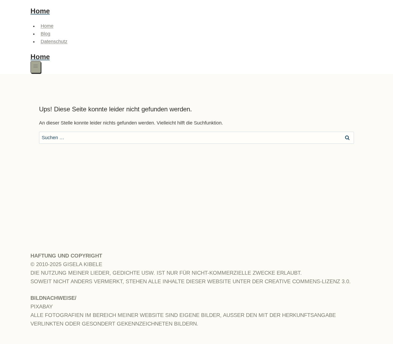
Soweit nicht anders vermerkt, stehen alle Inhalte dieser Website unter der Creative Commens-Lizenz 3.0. (190, 281)
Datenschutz (54, 41)
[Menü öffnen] (35, 67)
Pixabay (41, 306)
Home (47, 26)
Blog (45, 33)
